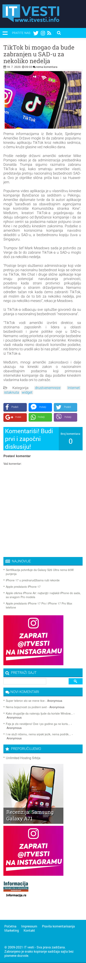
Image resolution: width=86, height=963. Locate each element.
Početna (10, 926)
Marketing (11, 930)
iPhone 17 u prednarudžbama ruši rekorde (33, 580)
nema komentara (46, 67)
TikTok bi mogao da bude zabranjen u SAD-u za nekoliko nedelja (38, 54)
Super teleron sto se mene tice (25, 701)
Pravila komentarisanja (58, 926)
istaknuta (11, 392)
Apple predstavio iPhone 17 (23, 587)
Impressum (29, 926)
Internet (74, 388)
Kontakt (29, 930)
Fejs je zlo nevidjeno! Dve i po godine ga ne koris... (38, 724)
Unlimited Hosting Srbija (23, 758)
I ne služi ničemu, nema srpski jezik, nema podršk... (38, 734)
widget (27, 392)
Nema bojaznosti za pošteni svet (26, 707)
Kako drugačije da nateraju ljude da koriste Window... (39, 713)
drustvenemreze (47, 388)
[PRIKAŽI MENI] (5, 33)
